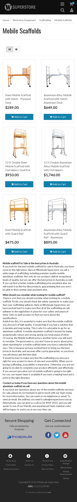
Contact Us (29, 465)
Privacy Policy (47, 465)
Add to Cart (20, 116)
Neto (49, 492)
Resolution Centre (11, 469)
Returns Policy (48, 469)
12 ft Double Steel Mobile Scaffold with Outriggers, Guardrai (17, 166)
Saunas (66, 478)
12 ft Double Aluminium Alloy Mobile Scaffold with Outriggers (58, 166)
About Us (29, 461)
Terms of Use (47, 461)
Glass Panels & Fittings (66, 462)
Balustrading (66, 467)
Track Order (11, 465)
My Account (11, 461)
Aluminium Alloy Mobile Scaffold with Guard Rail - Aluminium (58, 233)
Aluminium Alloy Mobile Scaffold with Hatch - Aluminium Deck (58, 98)
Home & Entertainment (66, 472)
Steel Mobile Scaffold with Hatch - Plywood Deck (18, 98)
